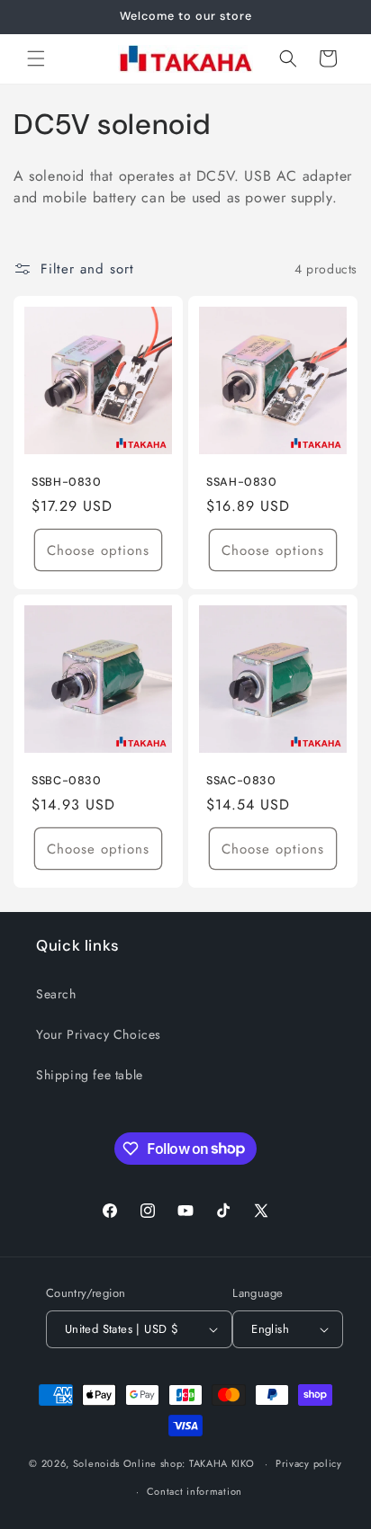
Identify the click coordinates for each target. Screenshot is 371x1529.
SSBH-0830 (67, 482)
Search (56, 994)
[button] (36, 58)
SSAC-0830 (241, 780)
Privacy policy (309, 1463)
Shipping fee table (89, 1075)
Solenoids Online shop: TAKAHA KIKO (164, 1463)
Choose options (98, 550)
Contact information (194, 1491)
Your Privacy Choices (98, 1034)
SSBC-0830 (67, 780)
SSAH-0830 (241, 482)
